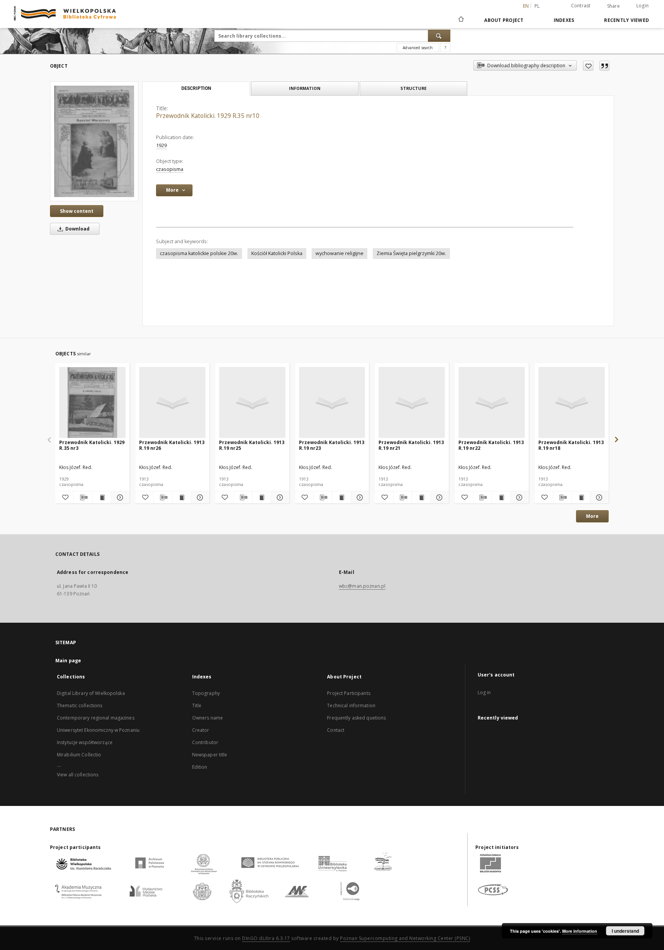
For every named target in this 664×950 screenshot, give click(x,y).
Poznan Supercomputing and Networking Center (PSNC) (405, 938)
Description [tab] (196, 88)
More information (579, 931)
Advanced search (418, 47)
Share (613, 6)
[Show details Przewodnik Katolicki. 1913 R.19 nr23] (359, 497)
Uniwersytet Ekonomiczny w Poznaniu (98, 730)
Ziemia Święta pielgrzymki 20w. (411, 253)
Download (77, 228)
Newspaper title (209, 754)
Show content (76, 211)
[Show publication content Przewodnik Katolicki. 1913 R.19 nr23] (341, 497)
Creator (200, 730)
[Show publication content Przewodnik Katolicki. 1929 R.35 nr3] (102, 497)
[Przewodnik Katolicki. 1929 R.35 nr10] (94, 141)
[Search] (439, 36)
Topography (206, 693)
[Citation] (604, 66)
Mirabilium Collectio (79, 754)
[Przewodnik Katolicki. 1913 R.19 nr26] (172, 402)
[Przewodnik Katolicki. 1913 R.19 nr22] (492, 402)
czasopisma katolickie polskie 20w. (199, 253)
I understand (625, 930)
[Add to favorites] (588, 66)
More (592, 516)
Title (197, 705)
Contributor (205, 742)
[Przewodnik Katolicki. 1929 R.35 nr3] (92, 402)
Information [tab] (304, 88)
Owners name (207, 718)
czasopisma (169, 169)
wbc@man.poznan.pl (362, 586)
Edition (200, 767)
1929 (161, 145)
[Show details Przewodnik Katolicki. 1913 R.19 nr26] (199, 497)
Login (642, 5)
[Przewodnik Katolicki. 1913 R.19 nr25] (252, 402)
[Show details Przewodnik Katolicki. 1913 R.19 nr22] (519, 497)
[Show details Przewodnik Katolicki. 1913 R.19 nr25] (279, 497)
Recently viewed (626, 20)
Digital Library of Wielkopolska (91, 693)
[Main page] (460, 20)
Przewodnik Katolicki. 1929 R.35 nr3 (91, 445)
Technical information (351, 705)
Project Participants (348, 693)
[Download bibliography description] (83, 497)
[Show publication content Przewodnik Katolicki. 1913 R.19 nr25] (261, 497)
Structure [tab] (413, 88)
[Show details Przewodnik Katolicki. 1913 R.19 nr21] (439, 497)
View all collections (77, 774)
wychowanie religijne (339, 253)
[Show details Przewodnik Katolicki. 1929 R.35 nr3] (119, 497)
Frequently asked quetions (356, 718)
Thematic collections (79, 705)
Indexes (564, 20)
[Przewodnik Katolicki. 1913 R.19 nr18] (571, 402)
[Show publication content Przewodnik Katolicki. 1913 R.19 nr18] (581, 497)
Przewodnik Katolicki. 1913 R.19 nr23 (331, 445)
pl (537, 5)
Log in (484, 692)
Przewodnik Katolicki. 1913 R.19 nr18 (571, 445)
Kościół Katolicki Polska (276, 253)
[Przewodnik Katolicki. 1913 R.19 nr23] (332, 402)
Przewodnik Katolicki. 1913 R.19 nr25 (251, 445)
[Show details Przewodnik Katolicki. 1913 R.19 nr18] (598, 497)
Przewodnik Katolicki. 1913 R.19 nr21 (411, 445)
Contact (335, 730)
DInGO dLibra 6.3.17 (266, 938)
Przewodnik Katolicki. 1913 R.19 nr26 (171, 445)
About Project (503, 20)
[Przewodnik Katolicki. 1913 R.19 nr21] (412, 402)
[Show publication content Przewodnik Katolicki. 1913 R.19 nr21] (421, 497)
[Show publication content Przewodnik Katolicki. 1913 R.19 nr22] (501, 497)
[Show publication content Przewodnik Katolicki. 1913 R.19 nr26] (182, 497)
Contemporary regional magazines (95, 718)
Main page (68, 660)
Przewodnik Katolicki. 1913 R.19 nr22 (491, 445)
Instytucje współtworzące (85, 742)
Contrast (581, 5)
